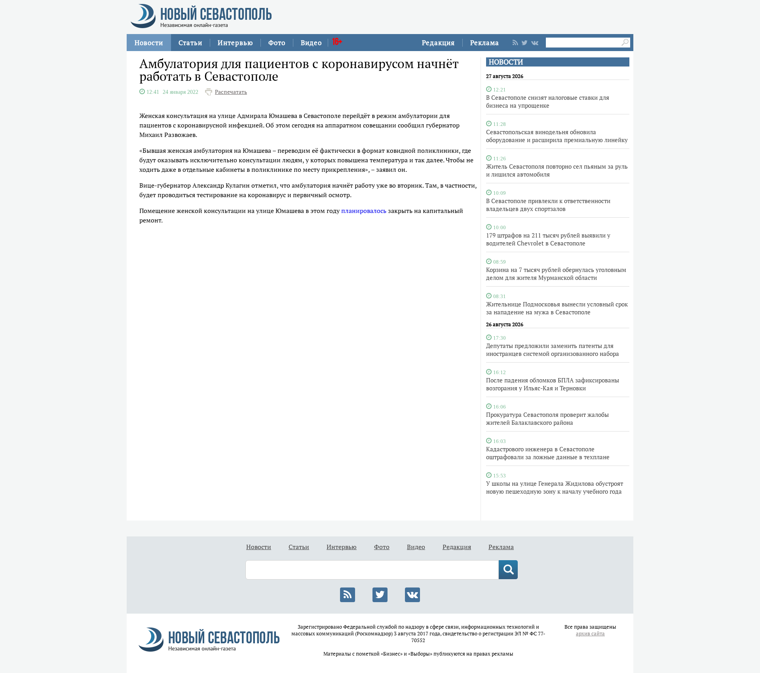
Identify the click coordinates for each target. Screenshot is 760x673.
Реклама (484, 42)
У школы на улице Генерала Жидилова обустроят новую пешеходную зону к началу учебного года (554, 487)
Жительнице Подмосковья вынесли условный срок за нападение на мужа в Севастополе (557, 308)
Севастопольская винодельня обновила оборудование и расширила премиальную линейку (557, 136)
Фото (276, 42)
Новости (149, 42)
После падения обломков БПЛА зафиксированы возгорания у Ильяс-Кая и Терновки (552, 384)
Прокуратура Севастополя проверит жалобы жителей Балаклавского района (547, 418)
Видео (311, 42)
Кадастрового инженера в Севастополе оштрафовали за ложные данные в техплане (548, 453)
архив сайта (590, 633)
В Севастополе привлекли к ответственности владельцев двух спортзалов (548, 205)
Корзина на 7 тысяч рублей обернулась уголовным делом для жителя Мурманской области (556, 273)
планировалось (363, 210)
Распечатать (231, 91)
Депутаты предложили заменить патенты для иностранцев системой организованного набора (552, 349)
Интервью (235, 42)
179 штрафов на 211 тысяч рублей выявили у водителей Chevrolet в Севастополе (548, 239)
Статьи (190, 42)
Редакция (438, 42)
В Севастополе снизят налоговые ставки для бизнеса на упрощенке (547, 101)
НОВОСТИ (506, 62)
